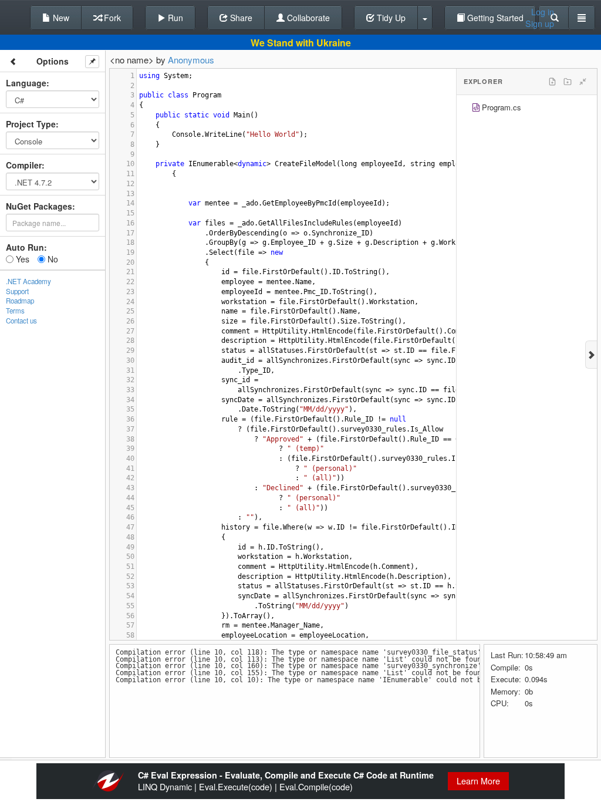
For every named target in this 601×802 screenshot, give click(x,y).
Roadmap (20, 300)
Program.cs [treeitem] (501, 107)
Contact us (21, 320)
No (51, 259)
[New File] (552, 82)
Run (174, 17)
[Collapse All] (583, 82)
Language (26, 83)
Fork (111, 17)
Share (240, 17)
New (59, 17)
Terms (15, 310)
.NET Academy (28, 281)
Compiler (24, 165)
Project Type (31, 124)
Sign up (539, 23)
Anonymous (191, 59)
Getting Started (494, 17)
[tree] (527, 109)
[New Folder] (568, 82)
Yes (21, 259)
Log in (542, 12)
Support (17, 291)
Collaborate (307, 17)
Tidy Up (390, 17)
